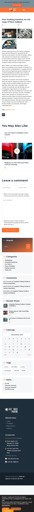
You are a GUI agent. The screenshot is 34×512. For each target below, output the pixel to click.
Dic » (29, 355)
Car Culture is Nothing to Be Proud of (19, 319)
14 (9, 347)
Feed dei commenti (10, 387)
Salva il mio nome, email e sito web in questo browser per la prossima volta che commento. (16, 195)
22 (13, 350)
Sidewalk (8, 110)
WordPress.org (9, 389)
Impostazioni (15, 509)
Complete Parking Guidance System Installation (19, 305)
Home (8, 421)
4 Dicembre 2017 (12, 167)
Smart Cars (8, 270)
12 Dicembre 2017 (16, 322)
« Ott (5, 355)
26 (29, 350)
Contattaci (10, 423)
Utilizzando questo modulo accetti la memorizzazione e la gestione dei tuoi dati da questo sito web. (16, 222)
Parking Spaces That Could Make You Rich (19, 312)
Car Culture (8, 264)
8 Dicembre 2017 (12, 138)
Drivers (6, 367)
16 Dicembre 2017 (16, 315)
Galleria (9, 428)
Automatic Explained (11, 262)
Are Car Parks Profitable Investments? (16, 134)
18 (25, 347)
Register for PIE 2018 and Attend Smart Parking (17, 163)
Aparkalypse (8, 260)
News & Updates (10, 266)
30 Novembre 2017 (10, 25)
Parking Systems (10, 268)
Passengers (7, 370)
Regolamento (11, 426)
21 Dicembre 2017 (16, 308)
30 (17, 352)
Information (14, 367)
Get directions (17, 5)
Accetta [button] (6, 509)
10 (21, 344)
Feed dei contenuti (10, 385)
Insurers (22, 367)
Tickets (13, 110)
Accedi (7, 383)
